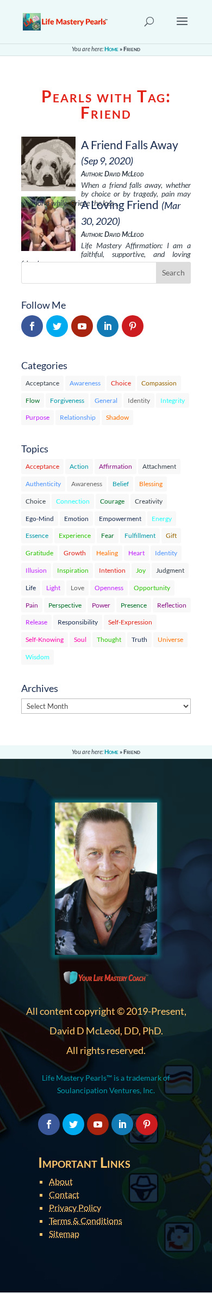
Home (111, 48)
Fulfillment (139, 535)
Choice (121, 383)
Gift (171, 535)
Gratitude (39, 553)
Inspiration (73, 570)
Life (31, 588)
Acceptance (42, 383)
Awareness (85, 383)
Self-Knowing (45, 639)
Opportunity (152, 588)
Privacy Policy (75, 1207)
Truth (139, 639)
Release (36, 622)
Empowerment (120, 518)
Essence (37, 535)
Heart (136, 553)
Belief (121, 484)
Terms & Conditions (85, 1220)
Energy (162, 518)
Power (101, 605)
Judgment (170, 570)
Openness (109, 588)
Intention (112, 570)
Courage (112, 501)
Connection (73, 501)
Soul (80, 639)
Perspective (65, 605)
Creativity (149, 501)
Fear (107, 535)
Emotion (76, 518)
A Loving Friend (120, 204)
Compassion (159, 383)
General (106, 400)
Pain (32, 605)
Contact (64, 1194)
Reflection (171, 605)
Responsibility (78, 622)
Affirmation (115, 466)
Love (77, 588)
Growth (75, 553)
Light (53, 588)
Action (79, 466)
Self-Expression (130, 622)
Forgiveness (67, 400)
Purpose (37, 417)
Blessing (151, 484)
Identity (139, 400)
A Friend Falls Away (129, 144)
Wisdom (37, 657)
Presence (134, 605)
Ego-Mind (40, 518)
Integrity (172, 400)
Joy (141, 570)
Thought (109, 639)
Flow (33, 400)
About (61, 1181)
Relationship (78, 417)
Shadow (117, 417)
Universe (170, 639)
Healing (107, 553)
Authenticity (43, 484)
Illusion (36, 570)
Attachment (159, 466)
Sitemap (64, 1233)
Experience (75, 535)
